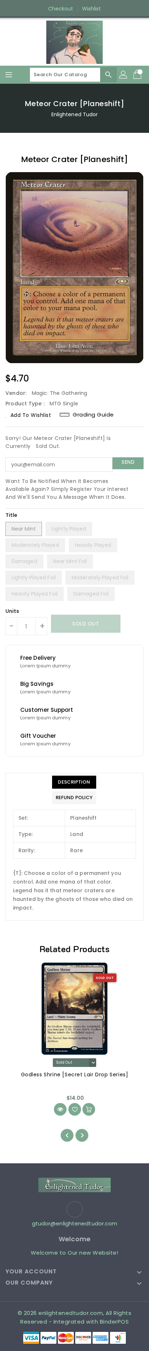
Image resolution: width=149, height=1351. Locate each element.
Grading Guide (93, 414)
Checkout (60, 8)
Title (11, 515)
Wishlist (91, 8)
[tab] (74, 782)
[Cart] (138, 74)
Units (12, 611)
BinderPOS (114, 1321)
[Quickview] (60, 1109)
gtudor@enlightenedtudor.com (75, 1223)
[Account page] (123, 74)
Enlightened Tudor (74, 114)
